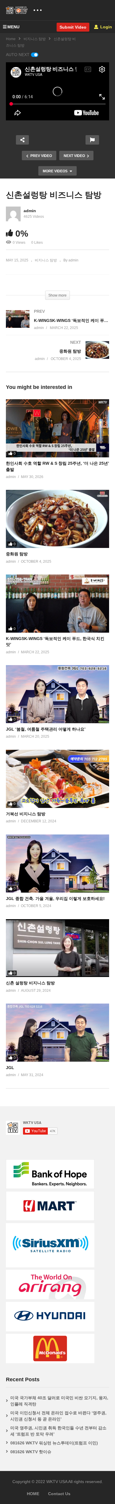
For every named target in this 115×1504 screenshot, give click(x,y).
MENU (13, 26)
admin (30, 210)
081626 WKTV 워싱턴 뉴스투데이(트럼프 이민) (54, 1443)
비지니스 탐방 (35, 39)
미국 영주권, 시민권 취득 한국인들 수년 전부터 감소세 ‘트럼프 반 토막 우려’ (58, 1431)
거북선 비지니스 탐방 (25, 813)
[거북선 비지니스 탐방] (57, 779)
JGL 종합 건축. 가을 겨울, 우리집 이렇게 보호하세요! (55, 898)
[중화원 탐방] (57, 356)
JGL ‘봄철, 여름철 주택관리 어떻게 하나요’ (46, 729)
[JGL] (57, 1033)
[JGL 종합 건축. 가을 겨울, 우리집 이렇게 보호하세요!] (57, 863)
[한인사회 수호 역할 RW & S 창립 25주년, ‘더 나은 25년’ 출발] (57, 428)
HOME (33, 1493)
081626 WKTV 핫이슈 (30, 1451)
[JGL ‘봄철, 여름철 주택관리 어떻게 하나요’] (57, 694)
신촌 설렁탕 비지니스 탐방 (30, 983)
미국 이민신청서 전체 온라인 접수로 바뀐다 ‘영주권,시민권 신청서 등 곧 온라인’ (58, 1415)
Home (11, 39)
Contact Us (59, 1493)
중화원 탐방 (17, 553)
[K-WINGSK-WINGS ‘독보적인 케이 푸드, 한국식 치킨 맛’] (57, 325)
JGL (10, 1067)
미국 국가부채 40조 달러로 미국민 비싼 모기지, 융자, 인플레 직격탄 (59, 1400)
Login (105, 26)
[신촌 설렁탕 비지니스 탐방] (57, 948)
